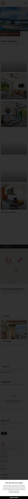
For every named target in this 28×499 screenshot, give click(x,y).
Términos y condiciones (14, 492)
